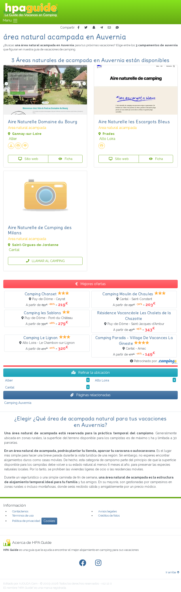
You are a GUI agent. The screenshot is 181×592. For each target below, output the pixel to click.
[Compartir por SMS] (117, 27)
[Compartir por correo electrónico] (109, 27)
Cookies (49, 521)
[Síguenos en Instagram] (99, 563)
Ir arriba (171, 572)
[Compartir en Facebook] (78, 27)
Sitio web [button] (31, 159)
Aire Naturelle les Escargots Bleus (134, 121)
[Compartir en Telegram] (101, 27)
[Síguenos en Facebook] (83, 563)
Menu (8, 20)
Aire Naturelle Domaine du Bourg (42, 121)
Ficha (68, 159)
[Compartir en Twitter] (85, 27)
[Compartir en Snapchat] (93, 27)
